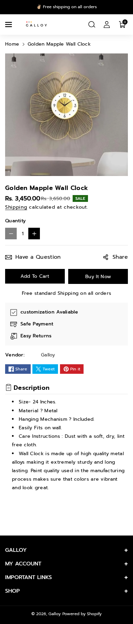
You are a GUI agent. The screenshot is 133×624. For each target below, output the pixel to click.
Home (12, 44)
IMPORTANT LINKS (28, 577)
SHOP (12, 591)
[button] (9, 24)
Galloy (54, 614)
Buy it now (98, 276)
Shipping (16, 207)
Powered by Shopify (82, 614)
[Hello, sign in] (106, 24)
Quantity (15, 220)
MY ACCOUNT (23, 564)
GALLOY (16, 550)
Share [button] (120, 257)
